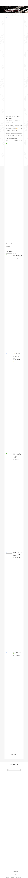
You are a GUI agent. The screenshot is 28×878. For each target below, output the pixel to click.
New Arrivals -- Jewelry (13, 10)
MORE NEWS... (14, 754)
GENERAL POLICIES (14, 764)
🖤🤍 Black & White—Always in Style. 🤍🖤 (17, 255)
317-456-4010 (14, 874)
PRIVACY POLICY (14, 766)
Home (5, 10)
